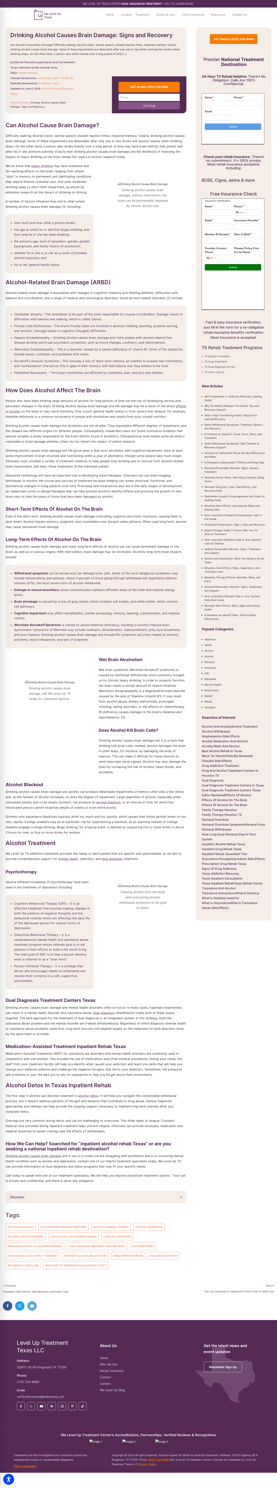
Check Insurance (193, 14)
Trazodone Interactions (218, 893)
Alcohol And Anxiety (216, 726)
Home (110, 14)
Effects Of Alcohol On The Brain (224, 805)
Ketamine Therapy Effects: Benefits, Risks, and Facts (232, 579)
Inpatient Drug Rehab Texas (222, 849)
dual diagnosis (112, 859)
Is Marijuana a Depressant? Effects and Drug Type (234, 462)
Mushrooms (211, 690)
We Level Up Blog (112, 1390)
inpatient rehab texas (218, 854)
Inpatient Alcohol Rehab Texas (85, 1255)
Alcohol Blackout (21, 1226)
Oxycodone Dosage (216, 859)
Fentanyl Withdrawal (216, 829)
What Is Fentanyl (247, 893)
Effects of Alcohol (238, 795)
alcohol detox (89, 1096)
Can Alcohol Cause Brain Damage (73, 1236)
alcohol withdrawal (86, 583)
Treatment (142, 14)
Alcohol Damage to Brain (111, 1226)
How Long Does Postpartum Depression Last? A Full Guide (233, 517)
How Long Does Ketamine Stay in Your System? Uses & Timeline (233, 541)
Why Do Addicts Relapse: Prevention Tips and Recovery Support (231, 407)
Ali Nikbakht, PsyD (48, 83)
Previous (9, 1285)
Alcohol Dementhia (148, 1226)
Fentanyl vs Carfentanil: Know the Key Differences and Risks (234, 454)
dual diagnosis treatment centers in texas (233, 785)
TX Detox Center (214, 372)
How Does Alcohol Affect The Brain (32, 1255)
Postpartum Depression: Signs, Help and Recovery (234, 524)
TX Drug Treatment (215, 361)
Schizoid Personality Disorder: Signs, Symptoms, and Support (233, 588)
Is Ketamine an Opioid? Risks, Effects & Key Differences (230, 617)
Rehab (24, 102)
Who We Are (108, 1364)
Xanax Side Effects (215, 908)
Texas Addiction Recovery (220, 873)
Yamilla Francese (28, 72)
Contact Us (239, 14)
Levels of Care (165, 14)
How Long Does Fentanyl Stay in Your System (229, 836)
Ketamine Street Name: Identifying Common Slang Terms (234, 479)
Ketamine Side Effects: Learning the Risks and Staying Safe (232, 507)
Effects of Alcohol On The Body (224, 800)
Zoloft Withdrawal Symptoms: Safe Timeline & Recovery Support (231, 445)
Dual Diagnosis (213, 780)
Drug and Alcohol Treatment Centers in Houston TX (230, 773)
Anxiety (208, 656)
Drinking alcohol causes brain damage (33, 1156)
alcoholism (72, 246)
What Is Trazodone (243, 903)
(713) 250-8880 (28, 1382)
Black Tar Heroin (213, 756)
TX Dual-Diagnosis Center (219, 366)
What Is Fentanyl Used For (220, 898)
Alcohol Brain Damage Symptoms (63, 1226)
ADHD (208, 645)
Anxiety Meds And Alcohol (221, 746)
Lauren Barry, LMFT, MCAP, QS (55, 78)
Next (270, 1285)
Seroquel (209, 707)
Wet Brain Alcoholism (23, 1265)
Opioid (208, 695)
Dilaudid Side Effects (217, 761)
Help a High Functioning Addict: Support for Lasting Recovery (230, 417)
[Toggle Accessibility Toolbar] (9, 1479)
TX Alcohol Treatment (217, 356)
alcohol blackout (108, 802)
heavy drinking (42, 166)
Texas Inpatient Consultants (222, 878)
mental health (68, 859)
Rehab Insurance (111, 1371)
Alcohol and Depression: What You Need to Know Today (234, 560)
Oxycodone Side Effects (247, 859)
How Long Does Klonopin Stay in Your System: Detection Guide (232, 598)
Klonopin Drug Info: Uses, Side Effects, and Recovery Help (230, 488)
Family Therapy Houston (219, 810)
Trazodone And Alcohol (219, 888)
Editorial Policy (52, 88)
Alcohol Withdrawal (216, 731)
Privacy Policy (147, 1464)
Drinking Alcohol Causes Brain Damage (35, 1246)
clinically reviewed (117, 1236)
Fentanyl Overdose (215, 819)
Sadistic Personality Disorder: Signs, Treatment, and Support (232, 551)
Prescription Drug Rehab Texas (224, 864)
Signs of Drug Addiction (219, 868)
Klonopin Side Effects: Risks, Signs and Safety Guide (232, 607)
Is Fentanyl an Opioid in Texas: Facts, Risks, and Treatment (233, 436)
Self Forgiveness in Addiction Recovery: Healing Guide (233, 398)
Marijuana (210, 678)
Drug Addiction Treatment (220, 766)
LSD (206, 673)
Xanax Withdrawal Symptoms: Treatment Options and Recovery (233, 426)
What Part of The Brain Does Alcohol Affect (75, 1265)
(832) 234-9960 (158, 1459)
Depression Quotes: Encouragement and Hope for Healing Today (234, 498)
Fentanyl (209, 662)
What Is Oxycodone (216, 903)
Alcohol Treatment (244, 726)
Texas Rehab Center (163, 1255)
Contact (105, 1377)
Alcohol (208, 650)
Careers (105, 1383)
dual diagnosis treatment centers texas (97, 1246)
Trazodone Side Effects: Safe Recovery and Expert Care (36, 1291)
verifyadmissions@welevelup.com (40, 1396)
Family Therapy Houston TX (222, 815)
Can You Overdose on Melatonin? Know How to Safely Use (239, 1291)
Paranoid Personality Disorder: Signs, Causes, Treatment (231, 470)
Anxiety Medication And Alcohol (225, 741)
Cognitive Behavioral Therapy (35, 903)
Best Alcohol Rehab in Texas (222, 751)
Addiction (210, 639)
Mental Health (212, 684)
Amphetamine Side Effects (221, 736)
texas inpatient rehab (128, 1255)
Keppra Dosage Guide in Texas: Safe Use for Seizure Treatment (231, 532)
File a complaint (25, 1466)
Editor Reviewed (143, 1246)
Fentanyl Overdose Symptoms (223, 824)
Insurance (210, 667)
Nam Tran (240, 854)
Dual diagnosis (104, 1013)
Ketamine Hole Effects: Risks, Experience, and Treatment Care (232, 569)
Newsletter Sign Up (223, 1367)
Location (126, 14)
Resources (218, 14)
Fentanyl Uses (255, 824)
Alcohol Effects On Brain (26, 1236)
